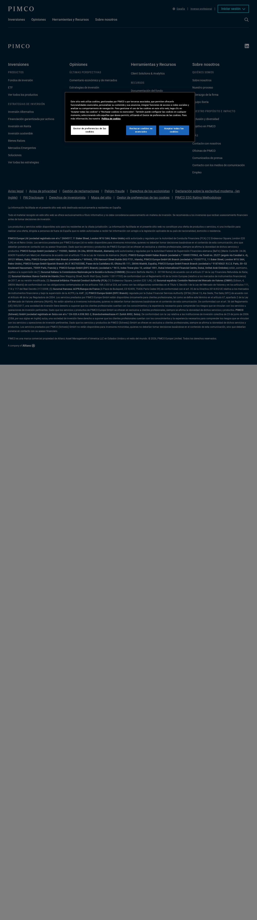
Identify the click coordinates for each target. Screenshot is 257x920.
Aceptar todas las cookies (174, 130)
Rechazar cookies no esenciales (141, 130)
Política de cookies (111, 118)
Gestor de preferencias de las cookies (89, 130)
